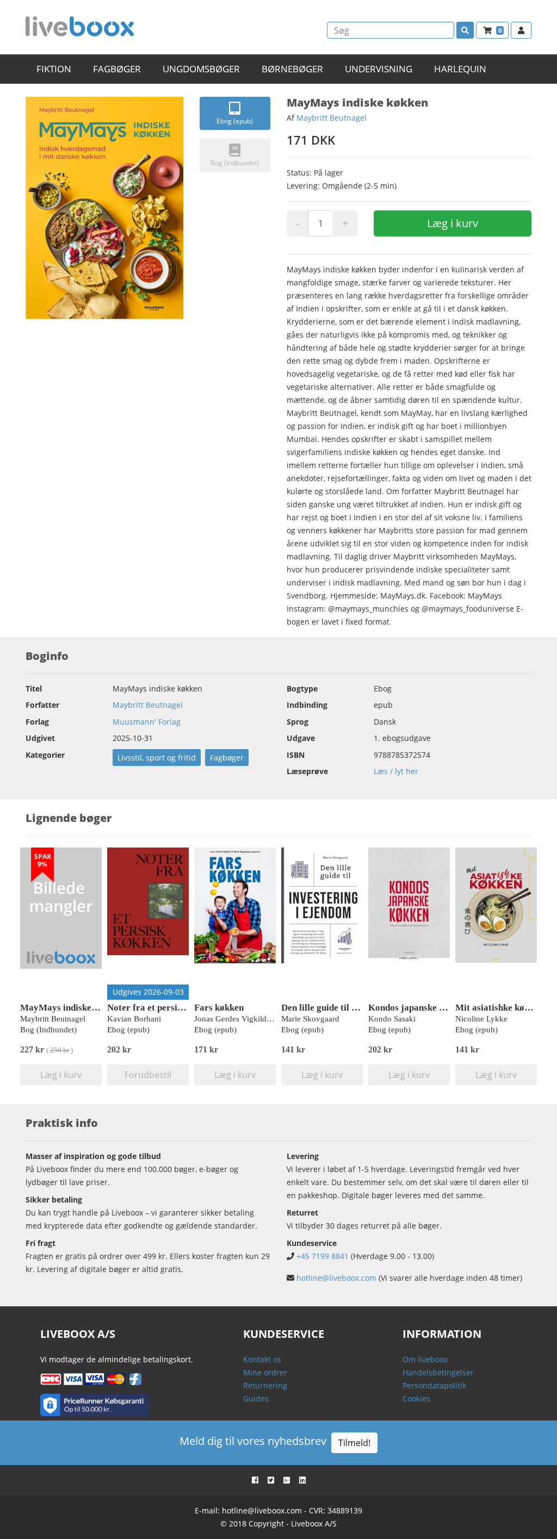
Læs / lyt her (396, 771)
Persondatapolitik (434, 1385)
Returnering (265, 1385)
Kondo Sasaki (392, 1018)
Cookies (416, 1398)
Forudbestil (148, 1075)
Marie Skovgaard (310, 1018)
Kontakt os (262, 1359)
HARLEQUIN (460, 69)
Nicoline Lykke (481, 1018)
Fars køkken (219, 1007)
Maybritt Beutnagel (331, 118)
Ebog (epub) (234, 121)
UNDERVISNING (378, 69)
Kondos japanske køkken (418, 1007)
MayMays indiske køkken (71, 1007)
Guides (256, 1398)
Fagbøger (227, 757)
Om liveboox (425, 1359)
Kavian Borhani (134, 1018)
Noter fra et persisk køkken (162, 1007)
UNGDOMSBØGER (201, 69)
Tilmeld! (354, 1443)
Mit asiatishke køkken (499, 1007)
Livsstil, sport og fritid (156, 757)
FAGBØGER (117, 69)
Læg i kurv (452, 223)
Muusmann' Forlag (147, 721)
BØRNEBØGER (292, 69)
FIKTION (53, 69)
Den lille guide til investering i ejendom (359, 1007)
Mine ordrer (265, 1372)
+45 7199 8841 (322, 1256)
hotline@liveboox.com (336, 1278)
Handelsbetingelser (438, 1372)
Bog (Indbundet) (235, 162)
